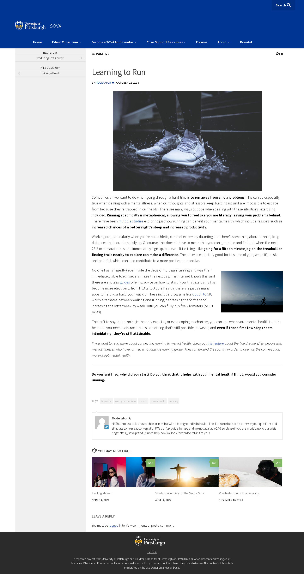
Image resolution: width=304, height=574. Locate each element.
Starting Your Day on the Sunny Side (179, 493)
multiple (124, 221)
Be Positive (100, 54)
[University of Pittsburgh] (30, 29)
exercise (143, 400)
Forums (201, 42)
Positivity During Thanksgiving (239, 493)
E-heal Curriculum (65, 42)
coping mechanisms (125, 400)
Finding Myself (102, 493)
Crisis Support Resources (165, 42)
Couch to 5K (201, 294)
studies (137, 221)
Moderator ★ (105, 82)
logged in (115, 525)
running (173, 400)
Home (37, 42)
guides (125, 282)
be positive (106, 400)
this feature (215, 343)
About (222, 42)
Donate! (246, 42)
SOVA (55, 26)
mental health (158, 400)
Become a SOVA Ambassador (112, 42)
